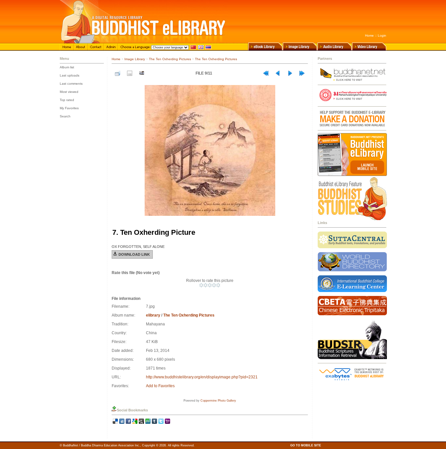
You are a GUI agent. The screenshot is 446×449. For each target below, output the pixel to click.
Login (382, 35)
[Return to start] (266, 73)
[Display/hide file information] (129, 73)
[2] (205, 285)
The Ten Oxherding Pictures (170, 59)
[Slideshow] (142, 73)
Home (369, 35)
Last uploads (69, 75)
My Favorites (69, 108)
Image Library (134, 59)
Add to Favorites (160, 386)
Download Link (134, 254)
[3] (210, 285)
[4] (214, 285)
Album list (67, 67)
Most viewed (69, 92)
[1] (201, 285)
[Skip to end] (302, 73)
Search (65, 116)
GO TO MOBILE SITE (305, 445)
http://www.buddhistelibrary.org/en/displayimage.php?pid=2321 (202, 377)
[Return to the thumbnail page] (117, 73)
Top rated (67, 100)
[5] (218, 285)
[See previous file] (278, 73)
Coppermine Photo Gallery (218, 400)
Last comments (71, 83)
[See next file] (290, 73)
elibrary (153, 315)
